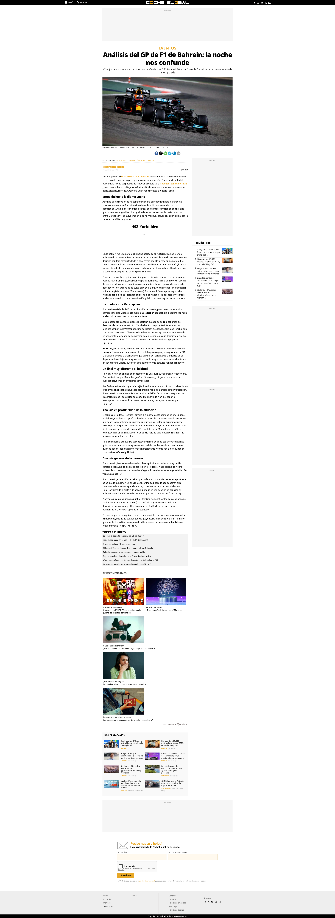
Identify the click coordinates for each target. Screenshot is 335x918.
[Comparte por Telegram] (170, 153)
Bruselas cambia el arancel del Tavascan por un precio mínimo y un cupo (173, 755)
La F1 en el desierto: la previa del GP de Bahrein (123, 536)
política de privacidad (147, 881)
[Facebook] (254, 3)
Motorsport (121, 160)
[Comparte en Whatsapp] (165, 153)
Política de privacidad (177, 903)
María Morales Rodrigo (113, 166)
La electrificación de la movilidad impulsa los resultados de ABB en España (131, 784)
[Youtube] (265, 3)
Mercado (124, 748)
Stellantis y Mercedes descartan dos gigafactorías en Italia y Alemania (131, 769)
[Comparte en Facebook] (156, 153)
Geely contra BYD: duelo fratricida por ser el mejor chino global (132, 743)
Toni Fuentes (132, 761)
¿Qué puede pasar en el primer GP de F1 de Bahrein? (125, 540)
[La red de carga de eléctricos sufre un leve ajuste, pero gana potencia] (152, 769)
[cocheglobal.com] (167, 2)
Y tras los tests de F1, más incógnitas (119, 544)
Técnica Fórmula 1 (137, 160)
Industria (124, 761)
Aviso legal (173, 906)
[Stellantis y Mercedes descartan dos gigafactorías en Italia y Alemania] (111, 769)
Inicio (105, 895)
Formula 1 (150, 160)
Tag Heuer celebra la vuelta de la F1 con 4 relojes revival (127, 556)
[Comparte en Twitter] (161, 153)
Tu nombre (122, 852)
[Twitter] (258, 3)
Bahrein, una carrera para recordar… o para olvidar (124, 552)
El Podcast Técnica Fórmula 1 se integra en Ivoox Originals (128, 548)
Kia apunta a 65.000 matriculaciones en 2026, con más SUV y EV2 (172, 743)
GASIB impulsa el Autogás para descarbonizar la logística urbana (172, 783)
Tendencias (165, 776)
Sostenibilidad (166, 788)
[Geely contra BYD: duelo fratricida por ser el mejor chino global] (111, 744)
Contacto (172, 895)
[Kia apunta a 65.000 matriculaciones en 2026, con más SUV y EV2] (152, 744)
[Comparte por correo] (178, 153)
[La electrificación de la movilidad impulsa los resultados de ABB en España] (111, 784)
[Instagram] (261, 3)
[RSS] (269, 3)
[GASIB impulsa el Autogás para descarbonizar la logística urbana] (152, 784)
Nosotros (173, 899)
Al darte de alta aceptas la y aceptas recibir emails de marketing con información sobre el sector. (163, 881)
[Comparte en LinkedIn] (174, 153)
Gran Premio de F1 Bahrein (135, 176)
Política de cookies (176, 910)
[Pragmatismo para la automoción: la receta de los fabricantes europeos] (111, 756)
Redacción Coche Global (135, 791)
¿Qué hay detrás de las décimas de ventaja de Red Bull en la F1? (130, 560)
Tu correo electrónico (177, 852)
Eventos (134, 895)
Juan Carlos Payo (173, 748)
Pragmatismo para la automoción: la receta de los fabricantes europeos (132, 755)
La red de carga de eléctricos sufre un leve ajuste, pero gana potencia (171, 769)
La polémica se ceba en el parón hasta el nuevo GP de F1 (127, 564)
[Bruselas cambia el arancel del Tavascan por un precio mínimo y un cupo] (152, 756)
